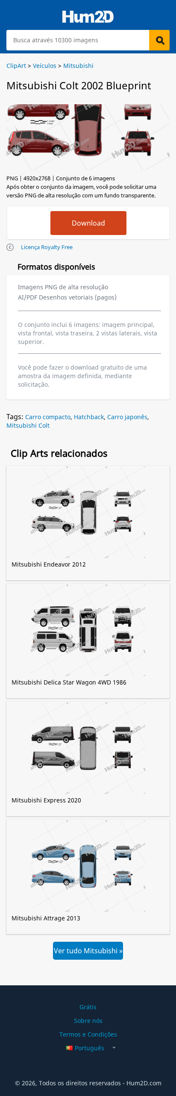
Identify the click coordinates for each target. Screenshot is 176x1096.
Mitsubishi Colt (28, 425)
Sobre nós (88, 1021)
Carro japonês (127, 417)
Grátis (88, 1007)
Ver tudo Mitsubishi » (88, 950)
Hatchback (89, 417)
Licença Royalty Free (47, 247)
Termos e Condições (88, 1034)
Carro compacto (47, 417)
